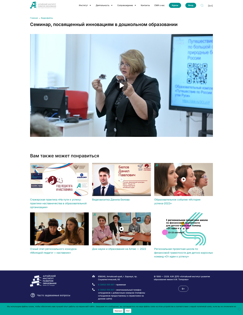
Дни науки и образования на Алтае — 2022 (119, 248)
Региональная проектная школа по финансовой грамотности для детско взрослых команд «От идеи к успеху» (183, 252)
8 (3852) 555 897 (106, 290)
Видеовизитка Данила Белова (111, 199)
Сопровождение (125, 5)
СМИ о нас (159, 5)
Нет (128, 311)
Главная (34, 18)
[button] (183, 289)
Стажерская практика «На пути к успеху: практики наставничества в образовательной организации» (58, 203)
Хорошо (118, 311)
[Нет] (239, 309)
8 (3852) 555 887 (106, 284)
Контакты (145, 5)
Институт (83, 5)
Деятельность (102, 5)
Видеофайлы (47, 18)
